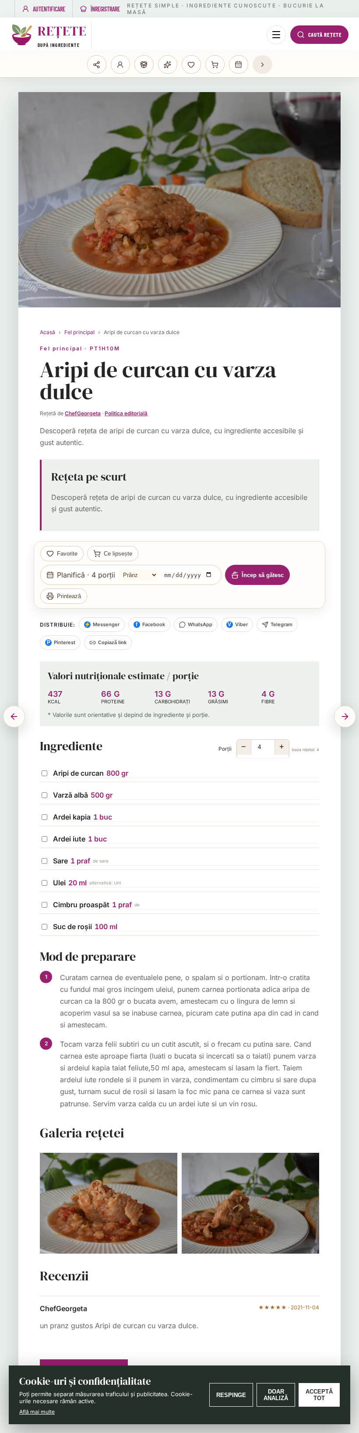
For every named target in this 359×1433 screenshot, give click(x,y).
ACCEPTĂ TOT (319, 1394)
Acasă (47, 332)
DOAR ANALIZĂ (276, 1394)
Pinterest (61, 642)
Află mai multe (37, 1411)
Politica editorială (126, 413)
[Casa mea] (96, 64)
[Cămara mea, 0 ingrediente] (144, 64)
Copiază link (112, 642)
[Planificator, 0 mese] (238, 64)
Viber (238, 624)
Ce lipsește (118, 553)
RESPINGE (231, 1395)
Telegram (281, 624)
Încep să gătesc (263, 575)
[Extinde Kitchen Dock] (262, 64)
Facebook (150, 624)
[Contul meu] (120, 64)
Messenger (102, 624)
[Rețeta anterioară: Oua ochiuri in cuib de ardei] (14, 716)
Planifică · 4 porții (86, 574)
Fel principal (79, 332)
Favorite (67, 553)
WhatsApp (200, 624)
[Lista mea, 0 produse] (215, 64)
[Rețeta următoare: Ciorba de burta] (345, 716)
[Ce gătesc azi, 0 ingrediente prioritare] (167, 64)
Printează (69, 596)
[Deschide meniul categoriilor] (276, 34)
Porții (268, 747)
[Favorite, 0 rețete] (191, 64)
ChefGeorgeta (83, 413)
